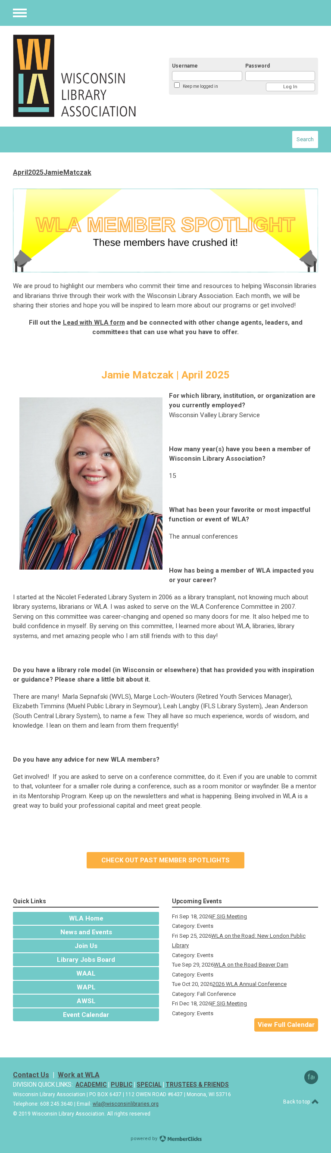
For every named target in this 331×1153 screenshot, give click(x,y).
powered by (145, 1138)
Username (185, 66)
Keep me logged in (200, 86)
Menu (20, 13)
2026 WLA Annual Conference (249, 984)
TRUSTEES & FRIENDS (197, 1084)
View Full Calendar (286, 1025)
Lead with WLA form (94, 322)
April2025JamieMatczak (52, 172)
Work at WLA (79, 1075)
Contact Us (31, 1075)
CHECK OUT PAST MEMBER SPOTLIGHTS (165, 860)
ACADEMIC (91, 1084)
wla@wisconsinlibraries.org (126, 1104)
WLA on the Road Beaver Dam (251, 964)
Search (305, 139)
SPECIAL (149, 1084)
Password (257, 66)
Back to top (297, 1102)
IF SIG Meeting (229, 916)
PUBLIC (122, 1084)
